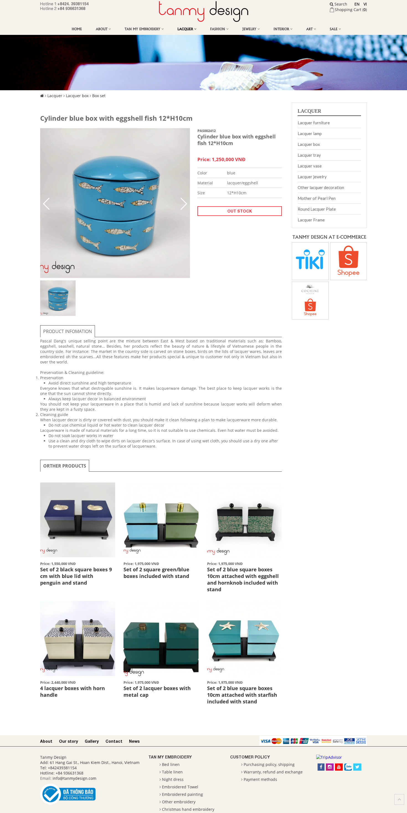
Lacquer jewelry (312, 176)
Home (77, 29)
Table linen (172, 772)
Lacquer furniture (314, 122)
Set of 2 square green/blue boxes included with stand (156, 572)
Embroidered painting (182, 794)
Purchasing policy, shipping (269, 764)
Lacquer (185, 29)
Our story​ (68, 741)
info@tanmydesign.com (74, 778)
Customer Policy (250, 757)
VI (365, 4)
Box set (98, 95)
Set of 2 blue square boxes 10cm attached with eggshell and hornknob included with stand (243, 579)
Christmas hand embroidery (188, 809)
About (102, 29)
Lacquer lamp (310, 133)
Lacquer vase (310, 165)
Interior (282, 29)
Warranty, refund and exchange (273, 772)
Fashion (218, 29)
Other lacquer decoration (321, 187)
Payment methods (260, 779)
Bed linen (171, 764)
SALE (334, 29)
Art (310, 29)
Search (340, 4)
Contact (113, 741)
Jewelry (249, 29)
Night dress (173, 779)
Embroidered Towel (180, 786)
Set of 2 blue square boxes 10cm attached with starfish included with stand (242, 695)
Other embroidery (178, 801)
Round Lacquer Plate (317, 209)
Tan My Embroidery (143, 29)
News (134, 741)
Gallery (92, 741)
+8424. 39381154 (73, 3)
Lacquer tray (309, 155)
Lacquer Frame (311, 219)
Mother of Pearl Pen (317, 198)
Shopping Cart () (351, 9)
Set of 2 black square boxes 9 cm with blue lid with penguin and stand (76, 576)
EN (357, 4)
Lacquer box (77, 95)
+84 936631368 (71, 8)
